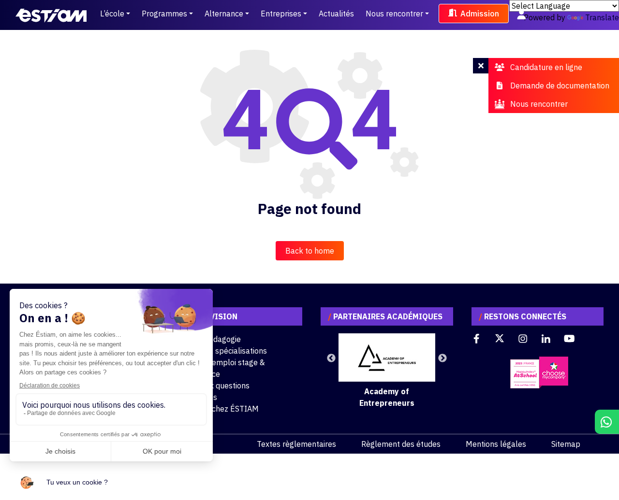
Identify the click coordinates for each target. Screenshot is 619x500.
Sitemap (565, 444)
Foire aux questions (216, 385)
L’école (112, 13)
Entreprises (281, 13)
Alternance (224, 13)
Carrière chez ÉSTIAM (220, 409)
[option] (387, 371)
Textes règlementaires (296, 444)
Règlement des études (401, 444)
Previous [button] (331, 358)
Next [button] (442, 358)
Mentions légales (496, 444)
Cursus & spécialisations (224, 351)
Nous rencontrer (394, 13)
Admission (479, 13)
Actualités (336, 13)
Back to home (309, 251)
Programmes (164, 13)
